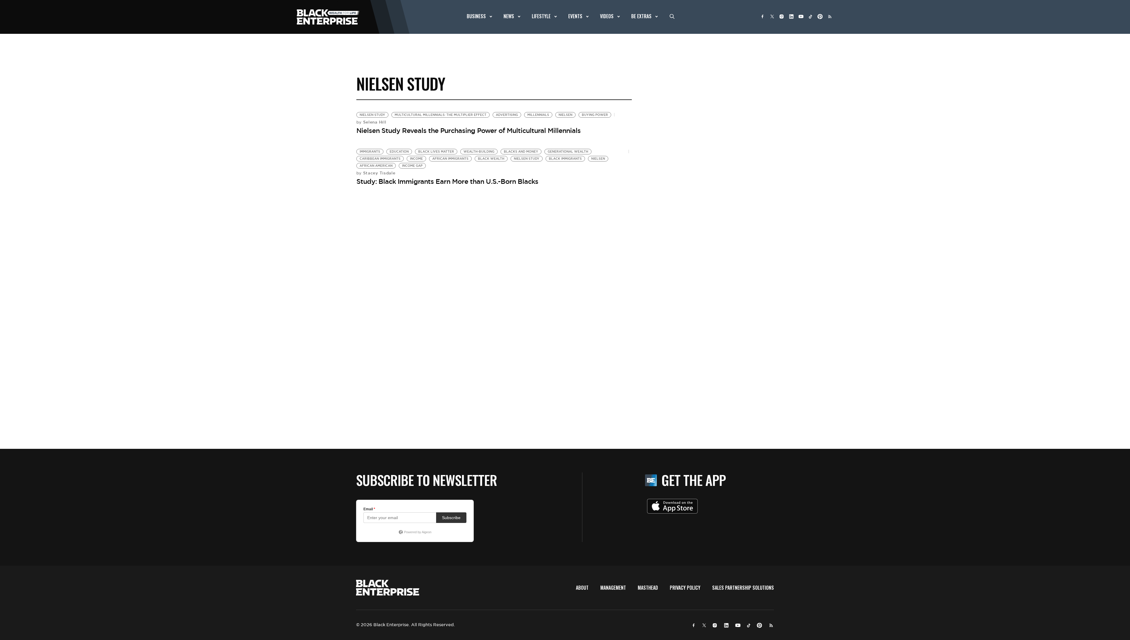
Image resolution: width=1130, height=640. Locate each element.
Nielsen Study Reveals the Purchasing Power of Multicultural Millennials (468, 130)
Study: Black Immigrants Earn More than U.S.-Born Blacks (447, 181)
